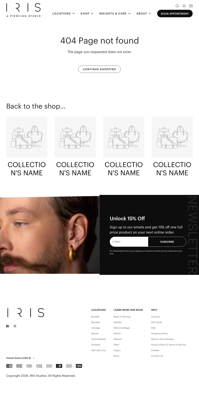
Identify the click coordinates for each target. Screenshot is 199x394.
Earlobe (118, 322)
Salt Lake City (98, 350)
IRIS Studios (38, 376)
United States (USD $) (18, 358)
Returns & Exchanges (162, 339)
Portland (95, 344)
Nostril (117, 333)
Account (155, 316)
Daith (116, 344)
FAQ (153, 327)
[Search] (177, 6)
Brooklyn (96, 322)
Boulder (95, 316)
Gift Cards (156, 322)
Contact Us (157, 355)
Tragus (117, 350)
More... (117, 355)
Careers (155, 350)
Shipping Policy (159, 333)
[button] (191, 6)
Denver (95, 333)
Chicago (95, 327)
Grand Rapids (98, 339)
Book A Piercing (122, 316)
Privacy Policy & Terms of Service (168, 344)
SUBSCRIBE (167, 241)
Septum (118, 339)
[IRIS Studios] (23, 10)
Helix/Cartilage (122, 327)
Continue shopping (99, 69)
